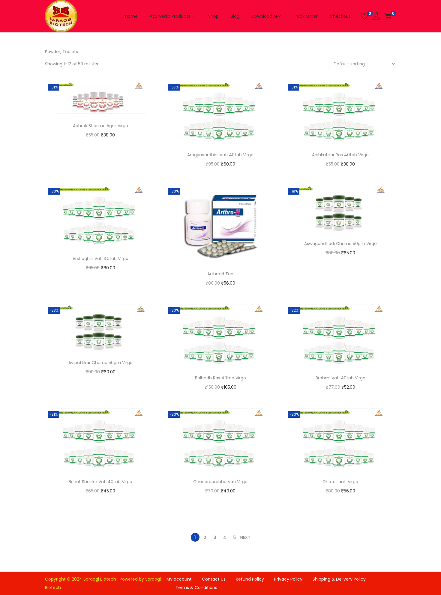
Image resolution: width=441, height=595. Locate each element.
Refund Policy (250, 579)
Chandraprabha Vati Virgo (220, 482)
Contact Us (214, 579)
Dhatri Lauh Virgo (340, 482)
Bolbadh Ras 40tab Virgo (220, 378)
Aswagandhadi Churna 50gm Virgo (340, 244)
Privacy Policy (288, 579)
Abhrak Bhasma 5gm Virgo (100, 126)
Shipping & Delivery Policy (339, 579)
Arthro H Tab (220, 274)
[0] (364, 16)
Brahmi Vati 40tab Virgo (340, 378)
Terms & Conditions (196, 588)
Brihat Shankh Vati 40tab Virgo (100, 482)
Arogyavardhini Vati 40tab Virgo (220, 155)
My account (179, 579)
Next (245, 537)
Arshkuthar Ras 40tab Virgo (340, 155)
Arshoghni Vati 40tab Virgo (100, 259)
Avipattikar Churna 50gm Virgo (100, 363)
